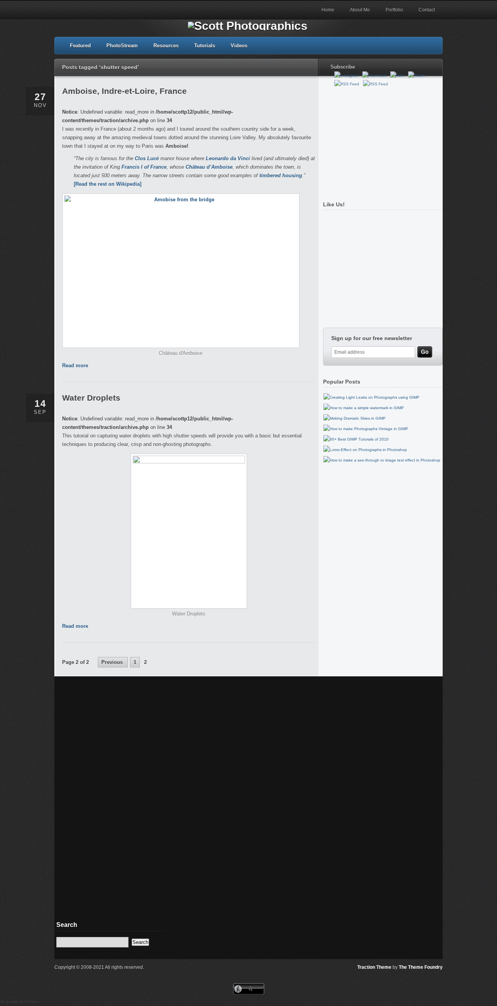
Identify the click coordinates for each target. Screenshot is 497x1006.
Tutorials (204, 45)
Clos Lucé (147, 158)
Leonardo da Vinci (228, 158)
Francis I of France (144, 167)
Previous (112, 662)
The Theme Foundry (421, 967)
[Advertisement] (381, 140)
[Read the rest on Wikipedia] (107, 184)
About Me (360, 9)
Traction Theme (374, 967)
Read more (75, 365)
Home (327, 9)
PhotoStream (122, 45)
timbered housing (280, 175)
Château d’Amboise (209, 167)
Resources (166, 45)
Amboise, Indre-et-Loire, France (124, 90)
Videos (239, 45)
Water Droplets (91, 397)
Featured (80, 45)
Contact (427, 9)
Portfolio (394, 9)
